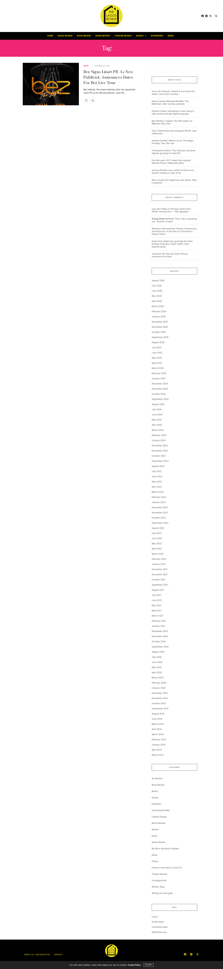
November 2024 (160, 388)
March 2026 (158, 306)
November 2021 (160, 574)
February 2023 (159, 497)
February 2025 (159, 373)
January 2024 (159, 440)
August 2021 (158, 590)
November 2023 (160, 450)
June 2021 (157, 600)
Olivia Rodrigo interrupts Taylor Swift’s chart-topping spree (172, 244)
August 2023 (158, 466)
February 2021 (159, 621)
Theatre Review (123, 35)
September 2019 (160, 708)
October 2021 (158, 579)
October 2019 (159, 703)
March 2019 (158, 724)
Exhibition (156, 804)
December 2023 (160, 445)
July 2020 (157, 657)
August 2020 (158, 651)
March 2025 (158, 368)
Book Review (84, 35)
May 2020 (157, 667)
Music (154, 835)
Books (155, 791)
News (171, 35)
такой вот (157, 253)
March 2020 (158, 677)
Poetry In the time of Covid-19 (167, 867)
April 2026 (157, 301)
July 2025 (157, 347)
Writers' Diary (158, 886)
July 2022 (156, 533)
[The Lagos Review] (111, 16)
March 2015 (158, 755)
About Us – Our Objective (37, 954)
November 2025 (160, 327)
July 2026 (157, 285)
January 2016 (158, 744)
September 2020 (160, 646)
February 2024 (159, 435)
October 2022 (159, 517)
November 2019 (160, 698)
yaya (154, 209)
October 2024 (159, 394)
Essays (140, 35)
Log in (155, 916)
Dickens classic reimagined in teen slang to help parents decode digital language (173, 112)
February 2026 (159, 311)
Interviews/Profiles (161, 810)
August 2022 (158, 528)
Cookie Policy (134, 965)
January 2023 (159, 502)
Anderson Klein (159, 228)
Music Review (65, 35)
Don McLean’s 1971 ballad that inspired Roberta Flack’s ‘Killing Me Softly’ (171, 161)
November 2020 (160, 636)
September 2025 (160, 337)
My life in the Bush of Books (165, 848)
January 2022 (158, 564)
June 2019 (157, 718)
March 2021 (157, 615)
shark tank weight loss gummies (167, 241)
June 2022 (157, 538)
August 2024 (158, 404)
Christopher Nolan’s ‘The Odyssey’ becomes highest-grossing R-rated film (173, 151)
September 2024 (160, 399)
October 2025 (159, 332)
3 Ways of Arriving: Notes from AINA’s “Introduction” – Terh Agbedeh (171, 210)
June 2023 (157, 476)
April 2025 (157, 363)
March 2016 (158, 734)
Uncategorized (159, 880)
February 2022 (159, 559)
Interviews (157, 35)
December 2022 (160, 507)
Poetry (155, 861)
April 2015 (157, 749)
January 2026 (159, 316)
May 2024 (157, 419)
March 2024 (158, 430)
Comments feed (159, 927)
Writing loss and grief (162, 893)
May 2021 (156, 605)
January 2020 (159, 688)
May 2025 (157, 357)
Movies (155, 829)
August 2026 (158, 280)
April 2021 (157, 610)
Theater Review (159, 874)
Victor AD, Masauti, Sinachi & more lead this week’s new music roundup (173, 92)
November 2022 (160, 512)
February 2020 (159, 682)
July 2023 (157, 471)
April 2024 (157, 425)
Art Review (157, 778)
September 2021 (160, 584)
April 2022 (157, 548)
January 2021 (158, 626)
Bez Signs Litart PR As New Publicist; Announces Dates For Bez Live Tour (108, 77)
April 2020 (157, 672)
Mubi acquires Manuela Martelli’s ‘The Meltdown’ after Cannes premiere (170, 102)
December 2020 (160, 631)
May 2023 (157, 481)
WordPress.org (159, 932)
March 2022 (158, 553)
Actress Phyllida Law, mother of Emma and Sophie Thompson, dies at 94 (173, 171)
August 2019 (158, 713)
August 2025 (158, 342)
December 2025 (160, 321)
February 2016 (159, 739)
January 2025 (159, 378)
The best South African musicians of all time (170, 255)
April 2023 (157, 486)
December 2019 (160, 693)
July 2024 (157, 409)
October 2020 (159, 641)
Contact (58, 954)
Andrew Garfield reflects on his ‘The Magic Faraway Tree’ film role (173, 142)
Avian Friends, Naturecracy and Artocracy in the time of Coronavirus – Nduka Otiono (174, 231)
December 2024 (160, 383)
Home (50, 35)
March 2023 (158, 492)
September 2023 (160, 461)
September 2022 (160, 523)
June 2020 (157, 662)
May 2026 (157, 296)
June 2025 (157, 352)
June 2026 (157, 290)
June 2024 (157, 414)
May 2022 (157, 543)
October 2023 (159, 455)
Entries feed (158, 921)
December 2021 (159, 569)
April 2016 (157, 729)
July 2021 (156, 595)
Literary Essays (159, 816)
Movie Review (102, 35)
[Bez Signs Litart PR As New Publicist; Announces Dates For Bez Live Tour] (51, 84)
